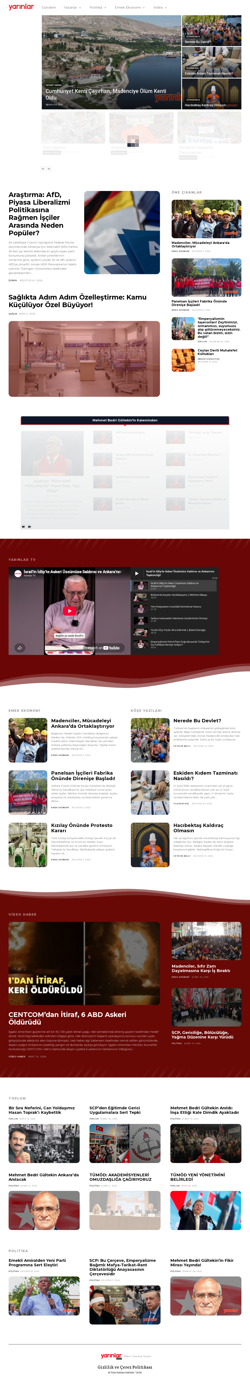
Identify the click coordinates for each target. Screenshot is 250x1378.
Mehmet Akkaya (54, 85)
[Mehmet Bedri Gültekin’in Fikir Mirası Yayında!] (205, 1296)
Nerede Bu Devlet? (197, 720)
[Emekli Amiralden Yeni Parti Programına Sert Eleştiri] (44, 1296)
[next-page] (48, 168)
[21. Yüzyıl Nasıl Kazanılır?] (175, 459)
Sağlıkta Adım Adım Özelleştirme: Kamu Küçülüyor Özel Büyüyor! (78, 301)
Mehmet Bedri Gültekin (52, 474)
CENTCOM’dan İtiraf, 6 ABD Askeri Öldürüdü (67, 1018)
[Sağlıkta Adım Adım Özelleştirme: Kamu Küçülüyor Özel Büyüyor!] (84, 359)
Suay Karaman (119, 152)
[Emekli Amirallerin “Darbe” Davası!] (102, 504)
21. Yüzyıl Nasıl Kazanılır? (204, 454)
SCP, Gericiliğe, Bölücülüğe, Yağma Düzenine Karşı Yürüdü (202, 1034)
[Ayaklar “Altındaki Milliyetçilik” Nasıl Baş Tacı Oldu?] (52, 453)
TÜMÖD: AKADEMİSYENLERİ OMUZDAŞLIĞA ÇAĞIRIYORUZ (120, 1177)
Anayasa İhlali (123, 147)
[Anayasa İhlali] (141, 127)
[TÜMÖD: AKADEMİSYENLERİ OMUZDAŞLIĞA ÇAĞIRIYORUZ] (125, 1210)
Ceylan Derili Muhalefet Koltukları (217, 352)
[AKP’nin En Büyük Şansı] (102, 437)
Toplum (202, 341)
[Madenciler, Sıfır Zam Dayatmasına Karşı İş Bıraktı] (206, 941)
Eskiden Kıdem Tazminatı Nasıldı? (205, 775)
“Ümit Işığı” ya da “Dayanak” (205, 432)
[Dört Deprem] (73, 127)
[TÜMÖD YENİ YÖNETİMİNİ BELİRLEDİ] (205, 1210)
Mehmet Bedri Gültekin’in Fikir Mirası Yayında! (202, 1262)
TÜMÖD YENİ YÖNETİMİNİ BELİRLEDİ (197, 1177)
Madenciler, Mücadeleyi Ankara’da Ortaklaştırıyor (200, 244)
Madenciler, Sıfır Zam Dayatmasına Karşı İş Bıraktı (201, 968)
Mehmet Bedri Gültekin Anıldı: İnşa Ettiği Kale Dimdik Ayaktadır (204, 1110)
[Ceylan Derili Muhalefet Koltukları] (183, 360)
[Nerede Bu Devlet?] (211, 30)
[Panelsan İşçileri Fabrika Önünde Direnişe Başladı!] (206, 277)
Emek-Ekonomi (181, 251)
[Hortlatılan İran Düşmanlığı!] (102, 481)
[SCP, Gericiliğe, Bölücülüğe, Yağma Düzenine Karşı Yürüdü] (206, 1007)
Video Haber (17, 1056)
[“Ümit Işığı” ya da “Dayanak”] (175, 437)
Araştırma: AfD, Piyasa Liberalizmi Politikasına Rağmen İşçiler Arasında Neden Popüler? (39, 214)
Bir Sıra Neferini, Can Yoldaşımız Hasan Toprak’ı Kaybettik (42, 1110)
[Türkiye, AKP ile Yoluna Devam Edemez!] (102, 459)
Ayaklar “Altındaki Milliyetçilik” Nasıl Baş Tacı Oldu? (52, 485)
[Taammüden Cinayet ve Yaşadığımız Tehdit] (175, 481)
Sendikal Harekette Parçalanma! (196, 150)
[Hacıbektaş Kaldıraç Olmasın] (211, 93)
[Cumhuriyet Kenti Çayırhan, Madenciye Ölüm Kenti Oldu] (111, 62)
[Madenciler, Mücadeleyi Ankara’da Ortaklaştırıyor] (206, 219)
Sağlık (13, 313)
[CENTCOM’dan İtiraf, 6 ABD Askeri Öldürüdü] (84, 963)
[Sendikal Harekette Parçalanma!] (209, 127)
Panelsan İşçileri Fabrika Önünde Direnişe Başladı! (199, 303)
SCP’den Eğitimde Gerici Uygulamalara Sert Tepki (115, 1110)
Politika (177, 1043)
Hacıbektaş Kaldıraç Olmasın (198, 828)
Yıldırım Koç (192, 68)
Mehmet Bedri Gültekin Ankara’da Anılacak (44, 1177)
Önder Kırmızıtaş (209, 359)
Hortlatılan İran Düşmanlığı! (132, 477)
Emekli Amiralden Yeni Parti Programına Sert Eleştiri (37, 1262)
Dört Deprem (54, 147)
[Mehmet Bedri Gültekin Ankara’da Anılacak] (44, 1210)
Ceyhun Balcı (193, 37)
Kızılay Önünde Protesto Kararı (81, 828)
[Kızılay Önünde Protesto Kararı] (28, 845)
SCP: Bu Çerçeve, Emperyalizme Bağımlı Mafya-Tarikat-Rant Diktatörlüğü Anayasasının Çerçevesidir (122, 1267)
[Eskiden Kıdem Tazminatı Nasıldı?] (211, 62)
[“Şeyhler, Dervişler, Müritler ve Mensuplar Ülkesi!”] (175, 504)
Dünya (13, 280)
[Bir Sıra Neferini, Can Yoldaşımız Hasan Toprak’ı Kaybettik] (44, 1143)
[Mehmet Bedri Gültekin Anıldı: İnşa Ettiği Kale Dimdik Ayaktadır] (205, 1143)
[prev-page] (42, 168)
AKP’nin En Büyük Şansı (130, 432)
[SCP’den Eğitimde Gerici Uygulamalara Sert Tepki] (125, 1143)
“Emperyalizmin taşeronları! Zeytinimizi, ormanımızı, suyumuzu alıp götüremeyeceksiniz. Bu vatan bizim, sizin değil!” (219, 328)
